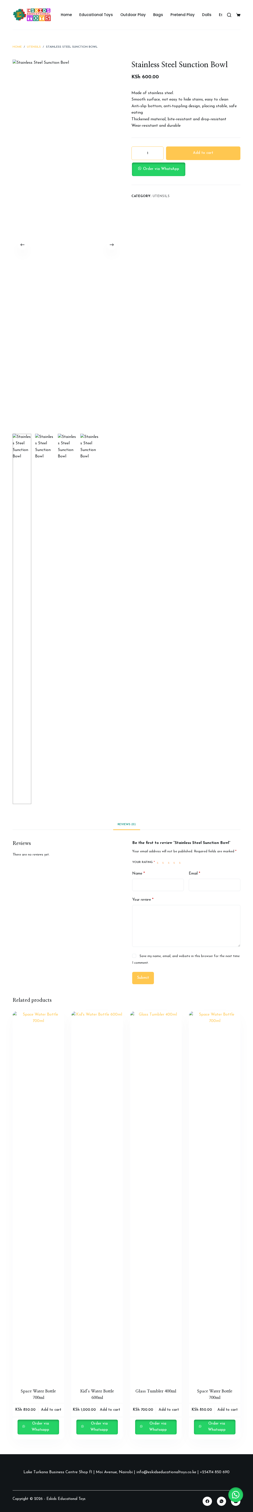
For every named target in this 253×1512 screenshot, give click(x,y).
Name (138, 874)
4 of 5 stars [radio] (175, 862)
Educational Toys (96, 14)
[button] (185, 169)
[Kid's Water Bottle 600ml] (97, 1196)
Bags (158, 14)
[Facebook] (207, 1501)
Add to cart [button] (51, 1410)
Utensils (161, 196)
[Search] (229, 15)
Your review (142, 900)
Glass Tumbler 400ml (155, 1391)
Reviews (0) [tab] (127, 824)
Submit (143, 978)
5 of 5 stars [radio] (181, 862)
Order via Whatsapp (40, 1427)
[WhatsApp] (221, 1501)
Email (194, 874)
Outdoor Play (133, 14)
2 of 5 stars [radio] (164, 862)
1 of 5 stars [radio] (158, 862)
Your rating (143, 862)
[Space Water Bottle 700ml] (38, 1196)
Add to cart (203, 153)
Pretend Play (182, 14)
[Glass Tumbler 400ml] (156, 1196)
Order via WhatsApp (161, 169)
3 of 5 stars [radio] (169, 862)
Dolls (206, 14)
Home (66, 14)
